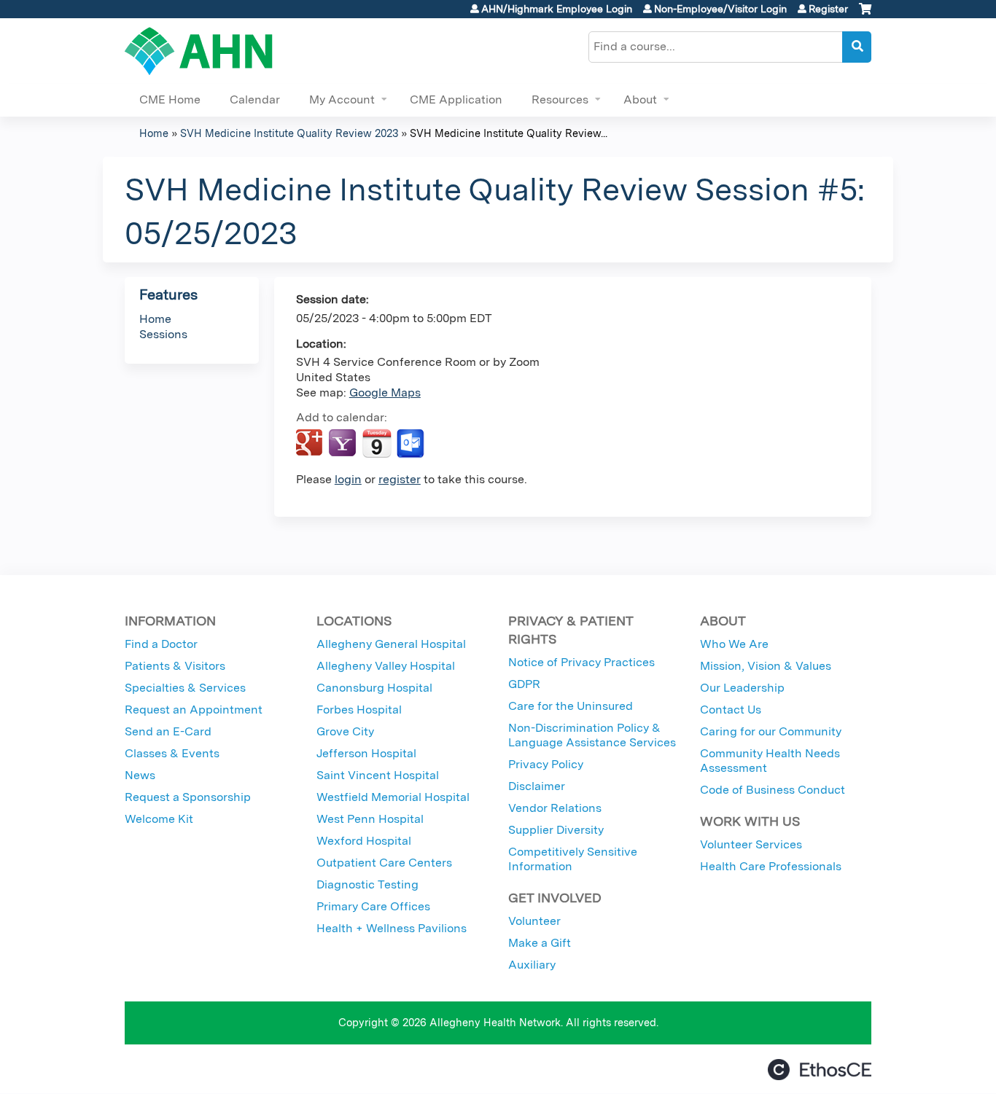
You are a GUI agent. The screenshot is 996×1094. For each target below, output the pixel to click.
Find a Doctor (161, 644)
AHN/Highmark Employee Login (556, 9)
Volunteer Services (751, 844)
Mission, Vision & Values (765, 666)
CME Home (170, 99)
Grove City (345, 731)
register (399, 479)
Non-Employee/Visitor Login (720, 9)
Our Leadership (742, 688)
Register (828, 9)
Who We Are (734, 644)
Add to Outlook (412, 443)
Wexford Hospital (363, 841)
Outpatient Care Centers (384, 863)
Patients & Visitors (175, 666)
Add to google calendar (311, 443)
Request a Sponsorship (188, 797)
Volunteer (534, 921)
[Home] (199, 51)
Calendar (255, 99)
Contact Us (730, 709)
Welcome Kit (159, 819)
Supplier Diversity (556, 830)
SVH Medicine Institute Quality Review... (508, 133)
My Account (342, 99)
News (140, 775)
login (348, 479)
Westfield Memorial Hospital (393, 797)
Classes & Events (172, 753)
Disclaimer (536, 786)
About (640, 99)
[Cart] (865, 14)
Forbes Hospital (359, 709)
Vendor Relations (555, 808)
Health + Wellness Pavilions (391, 928)
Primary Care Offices (373, 906)
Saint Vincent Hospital (377, 775)
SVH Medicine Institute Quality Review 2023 (289, 133)
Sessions (163, 334)
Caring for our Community (770, 731)
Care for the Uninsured (570, 706)
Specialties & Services (185, 688)
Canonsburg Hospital (374, 688)
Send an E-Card (168, 731)
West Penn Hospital (370, 819)
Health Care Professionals (770, 866)
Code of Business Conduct (772, 790)
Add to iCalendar (377, 443)
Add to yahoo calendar (344, 443)
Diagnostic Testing (367, 884)
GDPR (524, 684)
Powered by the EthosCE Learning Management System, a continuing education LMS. (819, 1069)
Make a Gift (539, 943)
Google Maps (385, 392)
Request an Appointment (193, 709)
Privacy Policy (545, 764)
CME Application (456, 99)
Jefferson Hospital (366, 753)
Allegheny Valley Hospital (385, 666)
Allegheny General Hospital (391, 644)
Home (153, 133)
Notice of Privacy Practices (581, 662)
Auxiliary (532, 965)
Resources (560, 99)
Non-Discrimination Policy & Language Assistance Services (592, 735)
